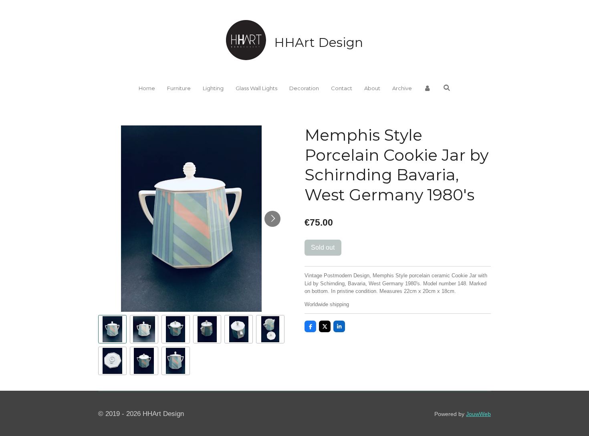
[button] (112, 329)
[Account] (427, 88)
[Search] (446, 88)
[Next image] (272, 219)
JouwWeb (478, 414)
